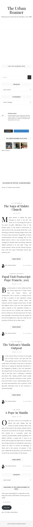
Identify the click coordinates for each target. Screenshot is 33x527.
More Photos (6, 150)
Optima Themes (21, 524)
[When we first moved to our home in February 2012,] (16, 125)
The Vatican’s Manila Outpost (16, 346)
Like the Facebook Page (16, 66)
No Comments (27, 265)
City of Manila (16, 203)
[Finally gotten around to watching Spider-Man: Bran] (6, 125)
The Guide (16, 409)
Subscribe (7, 507)
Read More (16, 259)
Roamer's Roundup (17, 273)
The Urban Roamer (16, 10)
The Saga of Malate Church (16, 207)
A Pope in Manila (16, 412)
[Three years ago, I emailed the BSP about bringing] (26, 125)
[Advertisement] (16, 45)
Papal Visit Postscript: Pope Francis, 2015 (16, 278)
